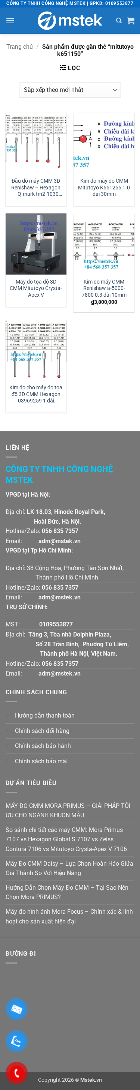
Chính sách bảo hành (43, 745)
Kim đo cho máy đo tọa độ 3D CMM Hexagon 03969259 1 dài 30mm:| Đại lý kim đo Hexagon (35, 394)
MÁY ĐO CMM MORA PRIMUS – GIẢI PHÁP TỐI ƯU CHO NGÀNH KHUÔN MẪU (68, 810)
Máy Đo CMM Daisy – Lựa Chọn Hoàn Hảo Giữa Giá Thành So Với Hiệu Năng (69, 868)
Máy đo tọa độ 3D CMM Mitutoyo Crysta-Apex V (36, 288)
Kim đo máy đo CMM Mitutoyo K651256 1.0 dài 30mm (104, 187)
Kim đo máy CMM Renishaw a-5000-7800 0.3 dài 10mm (104, 288)
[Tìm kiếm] (119, 21)
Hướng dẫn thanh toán (45, 715)
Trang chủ (19, 46)
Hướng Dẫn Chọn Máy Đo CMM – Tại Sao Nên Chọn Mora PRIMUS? (67, 892)
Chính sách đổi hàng (42, 730)
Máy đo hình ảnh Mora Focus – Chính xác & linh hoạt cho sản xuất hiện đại (69, 916)
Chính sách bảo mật (41, 761)
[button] (10, 20)
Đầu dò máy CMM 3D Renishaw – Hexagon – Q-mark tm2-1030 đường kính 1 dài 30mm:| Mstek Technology (35, 188)
